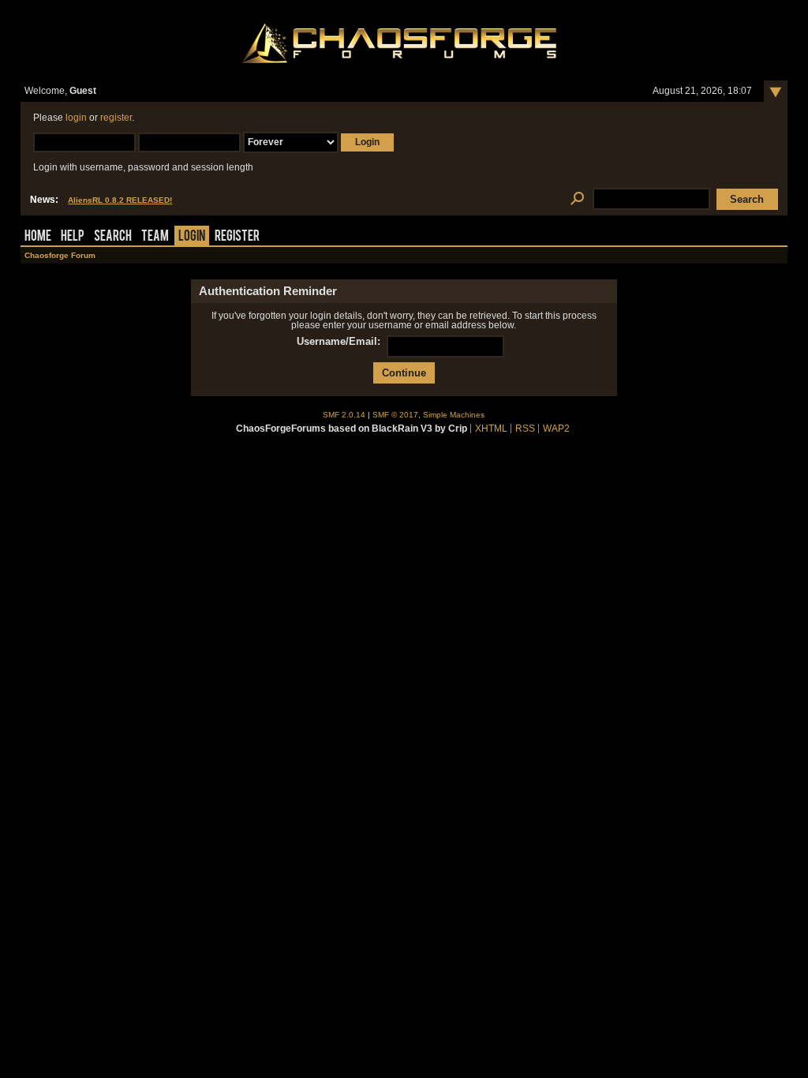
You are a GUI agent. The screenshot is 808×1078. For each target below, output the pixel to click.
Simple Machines (453, 414)
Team (155, 237)
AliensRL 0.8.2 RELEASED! (120, 200)
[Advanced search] (577, 199)
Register (237, 237)
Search (113, 237)
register (116, 117)
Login (191, 237)
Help (72, 237)
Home (37, 237)
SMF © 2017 (395, 414)
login (76, 117)
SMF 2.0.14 (344, 414)
